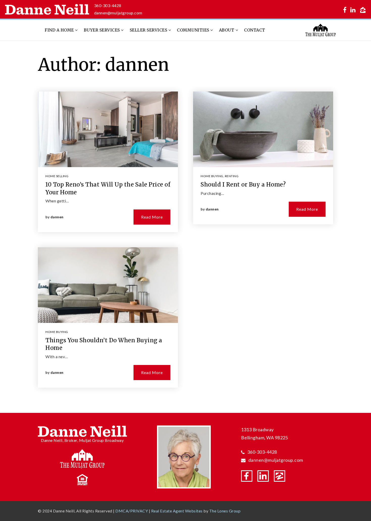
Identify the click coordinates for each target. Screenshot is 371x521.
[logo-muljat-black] (320, 29)
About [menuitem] (227, 30)
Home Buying (56, 332)
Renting (232, 176)
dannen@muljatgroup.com (118, 12)
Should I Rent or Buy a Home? (243, 184)
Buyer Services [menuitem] (102, 30)
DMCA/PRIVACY (131, 510)
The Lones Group (225, 510)
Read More (152, 216)
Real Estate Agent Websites (177, 510)
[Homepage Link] (47, 8)
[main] (185, 227)
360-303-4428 (107, 5)
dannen (57, 217)
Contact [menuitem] (254, 30)
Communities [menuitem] (193, 30)
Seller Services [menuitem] (149, 30)
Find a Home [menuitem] (60, 30)
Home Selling (56, 176)
